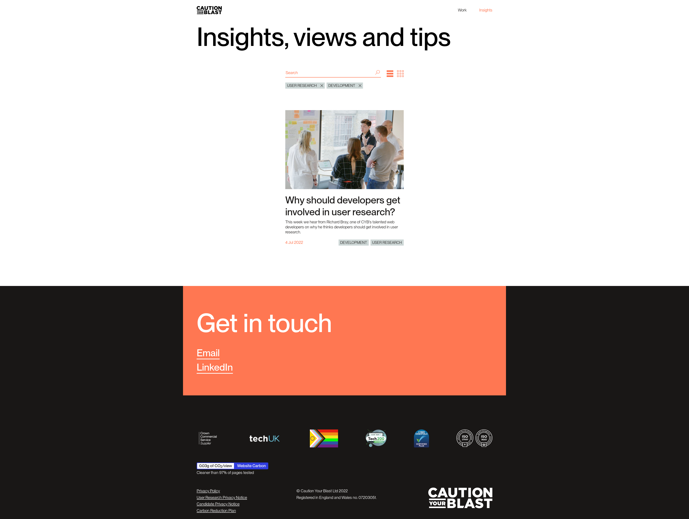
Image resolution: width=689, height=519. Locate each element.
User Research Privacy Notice (222, 497)
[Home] (209, 10)
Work (462, 10)
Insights (485, 10)
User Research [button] (302, 85)
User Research (387, 242)
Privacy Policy (208, 491)
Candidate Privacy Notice (218, 504)
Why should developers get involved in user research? (342, 205)
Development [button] (341, 85)
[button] (390, 73)
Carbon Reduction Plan (216, 510)
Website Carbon (251, 465)
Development (353, 242)
